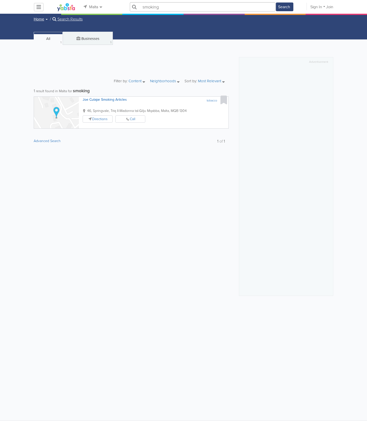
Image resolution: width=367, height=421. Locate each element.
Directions (99, 119)
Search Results (70, 19)
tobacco (212, 100)
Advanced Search (47, 141)
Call (132, 119)
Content (136, 81)
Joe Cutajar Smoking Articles (105, 99)
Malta (93, 7)
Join (329, 7)
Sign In (316, 7)
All (53, 40)
